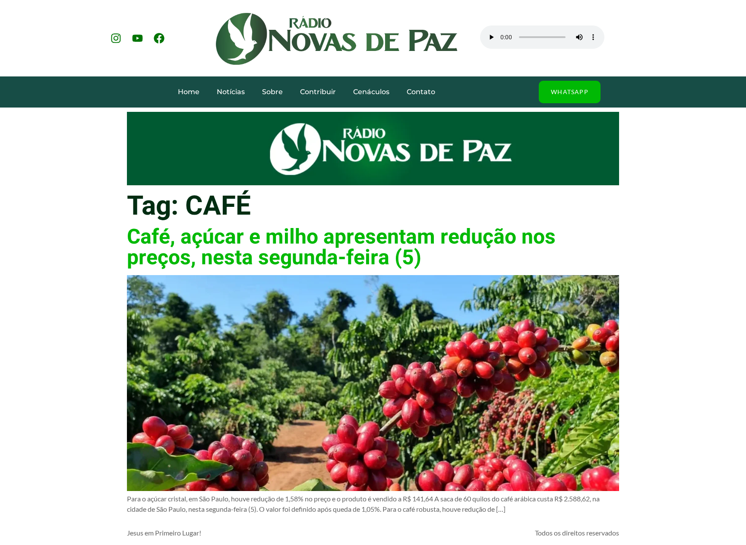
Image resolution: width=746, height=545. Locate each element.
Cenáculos (371, 92)
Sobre (272, 92)
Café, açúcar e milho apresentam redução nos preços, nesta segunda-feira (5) (341, 247)
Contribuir (318, 92)
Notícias (231, 92)
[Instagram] (115, 38)
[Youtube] (137, 38)
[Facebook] (159, 38)
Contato (421, 92)
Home (188, 92)
